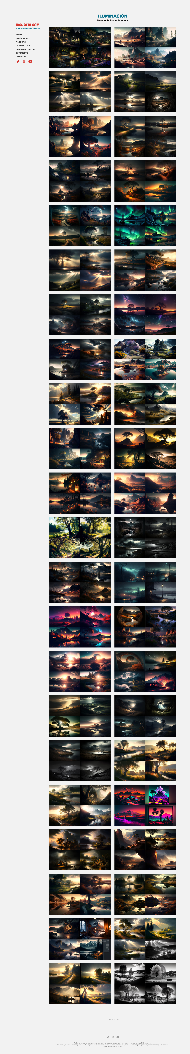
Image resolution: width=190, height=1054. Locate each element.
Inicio (19, 34)
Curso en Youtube (26, 49)
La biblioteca (23, 45)
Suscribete (22, 52)
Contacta (21, 56)
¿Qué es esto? (23, 38)
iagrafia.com (27, 24)
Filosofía (21, 42)
